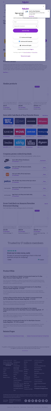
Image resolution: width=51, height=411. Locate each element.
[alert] (36, 14)
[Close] (48, 11)
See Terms (31, 16)
